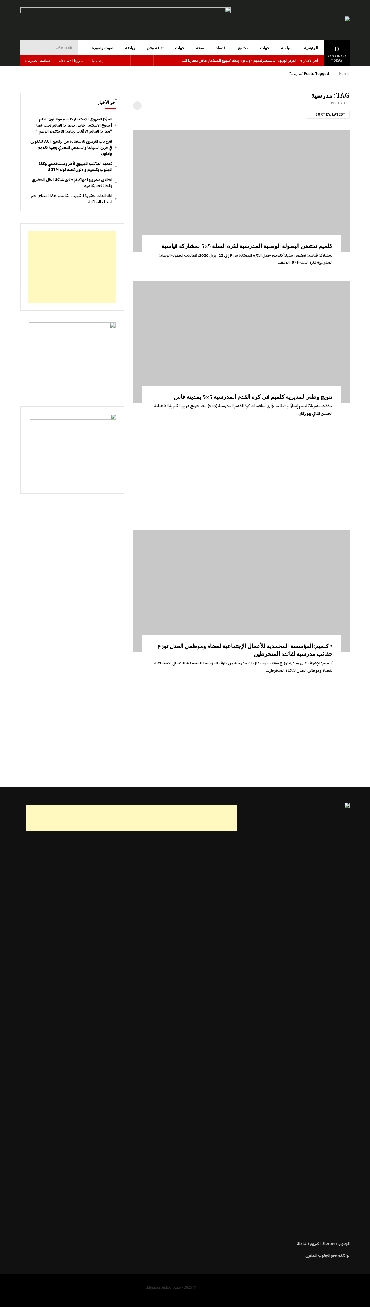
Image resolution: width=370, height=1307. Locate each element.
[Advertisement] (241, 472)
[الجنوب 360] (337, 20)
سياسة (287, 48)
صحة (200, 48)
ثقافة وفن (155, 48)
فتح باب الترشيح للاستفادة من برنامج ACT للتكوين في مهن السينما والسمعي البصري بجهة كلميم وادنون (71, 147)
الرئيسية (311, 48)
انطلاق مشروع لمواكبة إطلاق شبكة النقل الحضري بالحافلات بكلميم (72, 183)
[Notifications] (113, 60)
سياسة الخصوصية (37, 60)
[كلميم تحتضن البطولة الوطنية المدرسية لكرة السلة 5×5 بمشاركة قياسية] (241, 191)
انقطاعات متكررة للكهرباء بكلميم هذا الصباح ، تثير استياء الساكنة (71, 199)
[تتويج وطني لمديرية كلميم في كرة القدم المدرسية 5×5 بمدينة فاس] (241, 342)
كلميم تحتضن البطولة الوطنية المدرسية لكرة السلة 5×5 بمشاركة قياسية (247, 245)
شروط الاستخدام (71, 60)
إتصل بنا (97, 60)
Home (344, 73)
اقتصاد (221, 48)
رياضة (130, 48)
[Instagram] (125, 60)
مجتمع (243, 48)
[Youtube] (136, 60)
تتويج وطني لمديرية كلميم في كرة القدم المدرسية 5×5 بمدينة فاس (253, 396)
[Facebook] (148, 60)
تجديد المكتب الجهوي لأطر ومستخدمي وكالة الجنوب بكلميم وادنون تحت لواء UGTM (75, 167)
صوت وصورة (103, 48)
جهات (264, 48)
